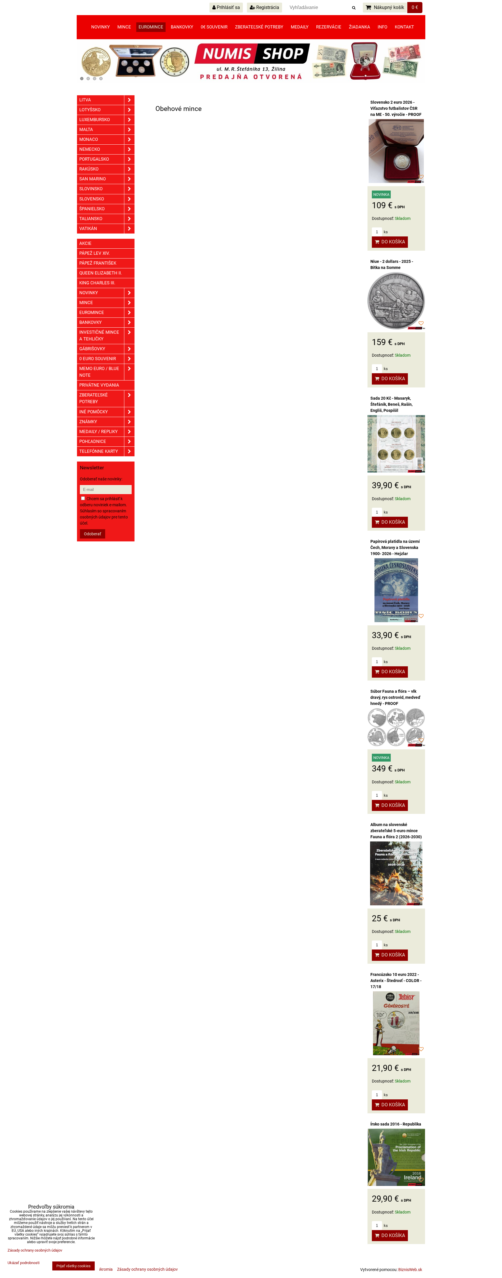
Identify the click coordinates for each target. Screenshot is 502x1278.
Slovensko (91, 199)
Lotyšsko (90, 109)
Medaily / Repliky (98, 431)
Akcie (85, 243)
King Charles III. (97, 283)
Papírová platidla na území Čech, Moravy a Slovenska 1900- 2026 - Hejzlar (395, 547)
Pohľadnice (92, 441)
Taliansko (90, 218)
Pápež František (97, 263)
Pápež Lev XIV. (94, 253)
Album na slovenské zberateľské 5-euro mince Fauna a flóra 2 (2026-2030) (396, 830)
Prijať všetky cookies (73, 1266)
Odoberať (92, 534)
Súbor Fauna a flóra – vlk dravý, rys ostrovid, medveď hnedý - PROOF (395, 697)
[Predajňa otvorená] (251, 81)
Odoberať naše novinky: (101, 479)
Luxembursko (94, 119)
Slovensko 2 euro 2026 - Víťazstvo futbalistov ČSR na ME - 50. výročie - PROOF (396, 108)
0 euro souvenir (97, 358)
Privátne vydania (99, 385)
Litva (85, 100)
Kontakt (404, 27)
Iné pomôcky (93, 411)
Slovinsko (91, 188)
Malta (86, 129)
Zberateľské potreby (259, 27)
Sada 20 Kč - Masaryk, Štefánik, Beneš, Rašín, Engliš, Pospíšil (391, 404)
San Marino (92, 179)
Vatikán (88, 228)
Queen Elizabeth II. (100, 273)
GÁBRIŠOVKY (92, 348)
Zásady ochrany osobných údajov (147, 1269)
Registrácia (267, 7)
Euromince (151, 27)
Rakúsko (88, 169)
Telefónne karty (98, 451)
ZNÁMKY (88, 421)
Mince (124, 27)
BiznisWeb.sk (410, 1269)
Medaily (300, 27)
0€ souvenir (214, 27)
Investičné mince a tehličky (99, 336)
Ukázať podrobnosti (24, 1263)
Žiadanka (359, 27)
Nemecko (89, 149)
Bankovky (182, 27)
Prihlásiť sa (228, 7)
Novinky (100, 27)
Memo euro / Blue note (99, 372)
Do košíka (392, 242)
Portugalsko (94, 159)
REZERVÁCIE (328, 27)
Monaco (88, 139)
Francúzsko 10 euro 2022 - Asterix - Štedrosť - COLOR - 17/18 (396, 980)
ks (385, 232)
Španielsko (92, 208)
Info (382, 27)
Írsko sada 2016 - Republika (395, 1124)
